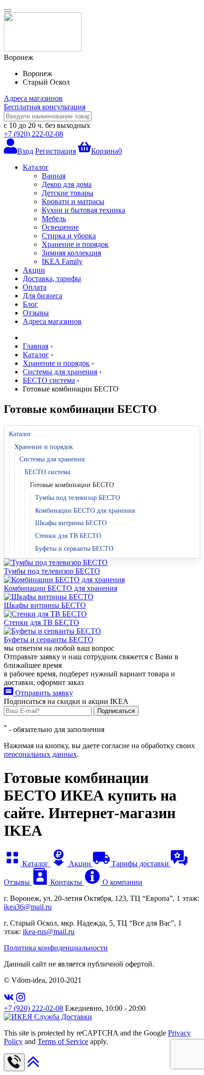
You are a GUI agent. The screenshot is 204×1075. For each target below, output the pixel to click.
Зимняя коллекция (71, 253)
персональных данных (40, 754)
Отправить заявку (43, 693)
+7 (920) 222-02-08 (33, 134)
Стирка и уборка (69, 236)
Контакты (66, 882)
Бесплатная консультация (44, 107)
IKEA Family (62, 261)
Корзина (106, 151)
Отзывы (36, 313)
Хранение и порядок (75, 244)
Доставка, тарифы (52, 278)
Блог (30, 304)
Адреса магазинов (33, 98)
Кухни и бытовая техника (83, 210)
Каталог (36, 167)
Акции (34, 270)
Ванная (53, 176)
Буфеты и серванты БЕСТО (74, 548)
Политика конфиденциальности (56, 948)
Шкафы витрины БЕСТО (71, 523)
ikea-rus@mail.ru (48, 932)
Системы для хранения (51, 459)
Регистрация (55, 151)
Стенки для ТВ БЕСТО (68, 535)
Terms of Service (62, 1041)
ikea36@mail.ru (28, 907)
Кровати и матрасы (73, 201)
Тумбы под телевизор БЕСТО (77, 497)
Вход (25, 151)
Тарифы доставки (140, 864)
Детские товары (67, 193)
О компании (121, 882)
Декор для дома (67, 184)
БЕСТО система (47, 472)
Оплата (34, 287)
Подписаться (116, 710)
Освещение (60, 227)
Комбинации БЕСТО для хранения (85, 510)
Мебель (54, 219)
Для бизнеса (42, 296)
